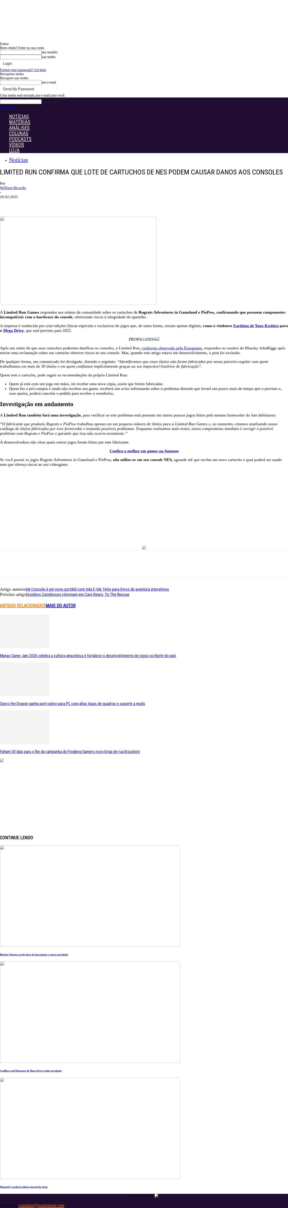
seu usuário (50, 52)
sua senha (48, 57)
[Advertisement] (144, 502)
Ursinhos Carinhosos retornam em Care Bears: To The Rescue (77, 594)
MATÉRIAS (19, 122)
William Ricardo (13, 188)
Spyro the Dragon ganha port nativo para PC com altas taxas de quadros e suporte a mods (72, 703)
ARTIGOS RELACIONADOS (23, 605)
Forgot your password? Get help (23, 70)
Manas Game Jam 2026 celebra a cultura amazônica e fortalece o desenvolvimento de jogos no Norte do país (88, 655)
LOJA (14, 150)
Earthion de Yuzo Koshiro (256, 325)
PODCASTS (20, 139)
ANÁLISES (19, 128)
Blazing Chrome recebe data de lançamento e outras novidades (34, 954)
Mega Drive (13, 330)
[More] (79, 203)
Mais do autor (61, 605)
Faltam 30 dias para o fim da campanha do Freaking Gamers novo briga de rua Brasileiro (70, 751)
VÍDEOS (16, 144)
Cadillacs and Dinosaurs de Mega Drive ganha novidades (31, 1070)
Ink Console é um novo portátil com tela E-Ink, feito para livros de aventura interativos (97, 589)
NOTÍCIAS (19, 116)
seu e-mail (49, 82)
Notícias (18, 160)
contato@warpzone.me (41, 1205)
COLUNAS (18, 133)
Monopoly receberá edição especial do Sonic (24, 1186)
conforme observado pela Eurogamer (172, 348)
